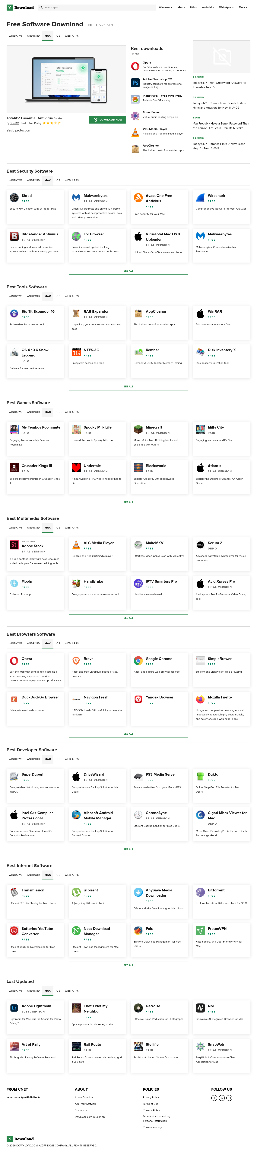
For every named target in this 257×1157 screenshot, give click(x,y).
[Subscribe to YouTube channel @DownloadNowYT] (229, 1098)
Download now (111, 119)
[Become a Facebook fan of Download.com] (214, 1098)
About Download (84, 1097)
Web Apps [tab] (72, 35)
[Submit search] (41, 8)
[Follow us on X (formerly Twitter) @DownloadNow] (222, 1098)
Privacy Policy (151, 1097)
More (242, 7)
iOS (192, 7)
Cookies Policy (151, 1110)
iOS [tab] (58, 35)
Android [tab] (33, 35)
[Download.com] (20, 8)
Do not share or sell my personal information (156, 1118)
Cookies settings (152, 1127)
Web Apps (225, 7)
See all (128, 270)
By (13, 123)
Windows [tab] (16, 35)
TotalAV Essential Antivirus (34, 118)
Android (207, 7)
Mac (180, 7)
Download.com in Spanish (90, 1117)
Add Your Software (86, 1104)
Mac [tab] (48, 35)
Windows (164, 7)
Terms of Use (150, 1104)
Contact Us (81, 1110)
